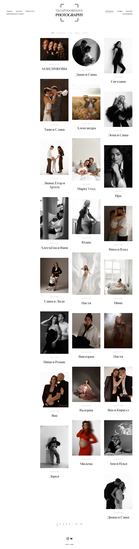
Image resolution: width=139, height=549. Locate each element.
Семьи (70, 33)
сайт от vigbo (69, 544)
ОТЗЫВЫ (119, 11)
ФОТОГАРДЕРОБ (127, 14)
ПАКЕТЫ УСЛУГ (29, 11)
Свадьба (84, 33)
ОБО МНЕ (19, 11)
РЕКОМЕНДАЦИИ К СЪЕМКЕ (15, 14)
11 (76, 524)
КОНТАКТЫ (129, 11)
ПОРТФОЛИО (109, 11)
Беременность (61, 33)
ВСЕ (53, 33)
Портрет (77, 33)
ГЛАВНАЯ (9, 11)
